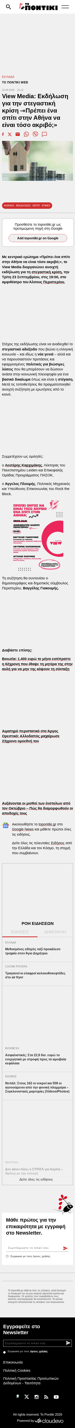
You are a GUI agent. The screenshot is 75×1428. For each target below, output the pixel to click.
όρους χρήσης (42, 1256)
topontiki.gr (47, 824)
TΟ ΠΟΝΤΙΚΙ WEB (15, 82)
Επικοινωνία (13, 1362)
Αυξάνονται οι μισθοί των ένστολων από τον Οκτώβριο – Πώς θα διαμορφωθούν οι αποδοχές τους (37, 808)
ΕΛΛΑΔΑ (8, 76)
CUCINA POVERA (16, 966)
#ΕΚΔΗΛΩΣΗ (23, 205)
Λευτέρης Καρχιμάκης (23, 465)
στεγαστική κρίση (47, 272)
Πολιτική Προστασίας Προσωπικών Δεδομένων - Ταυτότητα (31, 1381)
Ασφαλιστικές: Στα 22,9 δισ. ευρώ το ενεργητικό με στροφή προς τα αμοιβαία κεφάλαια (35, 1059)
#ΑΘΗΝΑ (9, 205)
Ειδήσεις (58, 843)
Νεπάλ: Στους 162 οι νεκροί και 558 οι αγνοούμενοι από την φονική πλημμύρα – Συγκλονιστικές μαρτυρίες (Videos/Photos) (37, 1087)
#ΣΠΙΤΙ (36, 205)
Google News (23, 829)
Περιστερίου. (54, 282)
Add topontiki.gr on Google (37, 238)
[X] (26, 1397)
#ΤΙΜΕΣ (46, 205)
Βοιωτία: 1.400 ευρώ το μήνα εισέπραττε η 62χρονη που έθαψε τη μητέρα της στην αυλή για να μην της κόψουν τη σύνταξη (37, 664)
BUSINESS (12, 1048)
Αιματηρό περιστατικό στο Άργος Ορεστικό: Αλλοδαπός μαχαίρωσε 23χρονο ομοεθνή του (31, 736)
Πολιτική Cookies (16, 1371)
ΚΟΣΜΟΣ (11, 1076)
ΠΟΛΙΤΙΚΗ (11, 1162)
